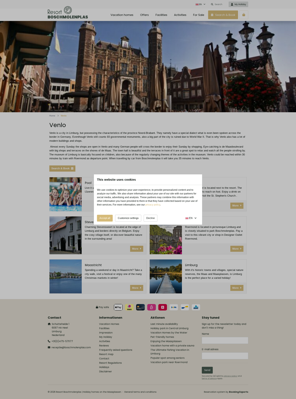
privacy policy (152, 204)
